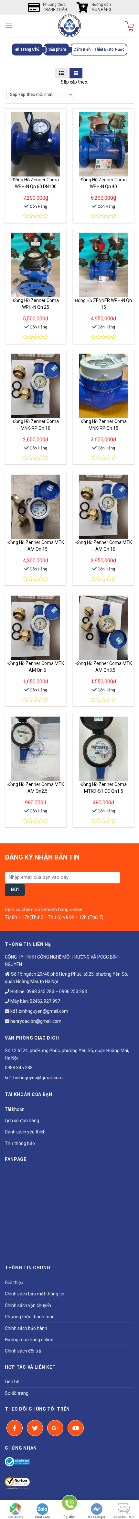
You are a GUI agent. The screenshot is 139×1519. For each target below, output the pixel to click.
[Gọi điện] (69, 1505)
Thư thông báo (20, 1143)
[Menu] (9, 26)
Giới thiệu (14, 1282)
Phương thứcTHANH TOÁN (55, 7)
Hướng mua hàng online (29, 1339)
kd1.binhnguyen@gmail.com (38, 1011)
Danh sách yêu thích (25, 1131)
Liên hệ (12, 1381)
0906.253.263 (73, 991)
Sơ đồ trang (16, 1393)
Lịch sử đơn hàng (22, 1120)
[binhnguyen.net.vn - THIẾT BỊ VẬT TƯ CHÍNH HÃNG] (69, 26)
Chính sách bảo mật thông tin (34, 1293)
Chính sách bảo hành (26, 1328)
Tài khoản (15, 1109)
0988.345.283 (40, 991)
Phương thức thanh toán (30, 1316)
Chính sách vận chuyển (28, 1305)
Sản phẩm (57, 49)
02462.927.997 (45, 1001)
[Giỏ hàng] (129, 26)
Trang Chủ (29, 49)
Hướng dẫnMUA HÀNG (101, 7)
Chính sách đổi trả (23, 1350)
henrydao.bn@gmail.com (35, 1021)
